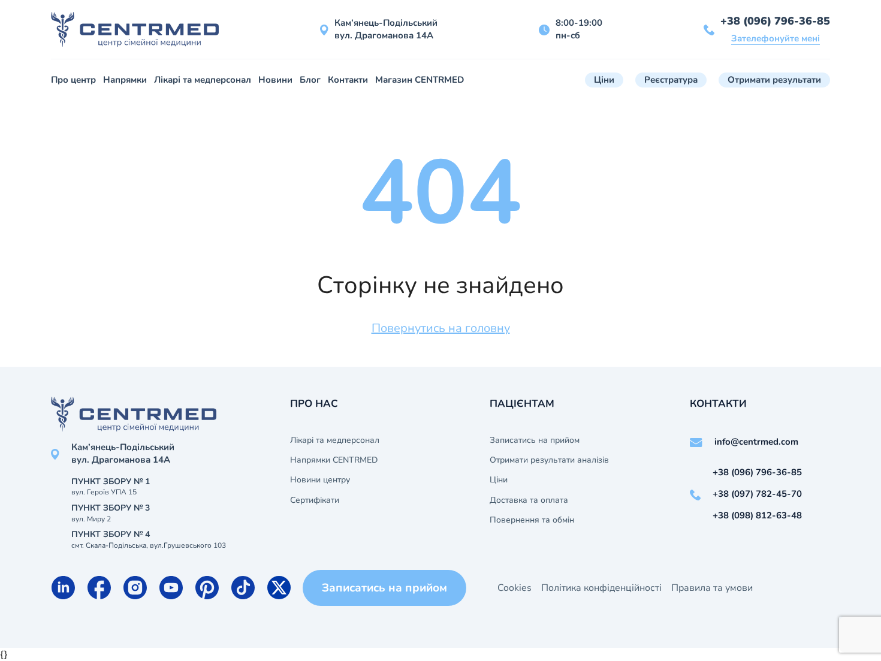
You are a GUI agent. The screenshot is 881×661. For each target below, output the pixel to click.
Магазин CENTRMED (419, 80)
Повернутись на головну (441, 328)
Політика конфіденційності (601, 587)
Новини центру (320, 480)
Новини (275, 80)
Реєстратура (671, 80)
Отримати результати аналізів (549, 460)
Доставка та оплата (529, 500)
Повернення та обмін (532, 520)
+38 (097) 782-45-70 (757, 494)
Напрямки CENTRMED (334, 460)
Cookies (514, 587)
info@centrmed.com (756, 442)
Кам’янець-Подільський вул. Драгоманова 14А (386, 29)
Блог (310, 80)
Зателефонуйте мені (775, 38)
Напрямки (125, 80)
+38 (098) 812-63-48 (757, 515)
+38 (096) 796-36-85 (775, 21)
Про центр (73, 80)
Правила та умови (712, 587)
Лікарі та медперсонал (202, 80)
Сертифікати (314, 500)
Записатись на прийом (535, 440)
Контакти (348, 80)
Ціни (604, 80)
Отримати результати (774, 80)
